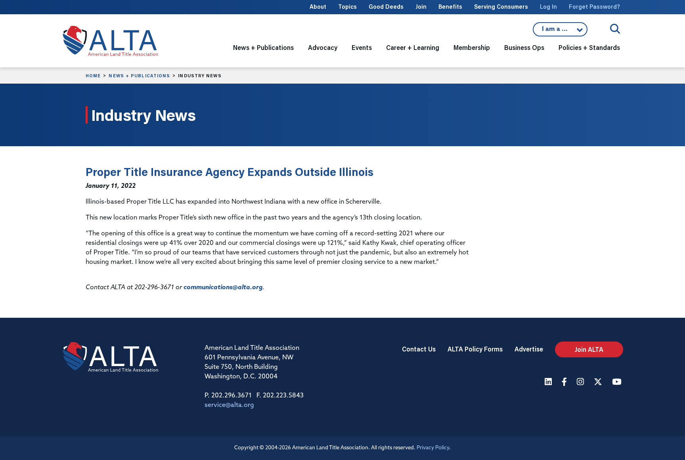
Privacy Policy (433, 447)
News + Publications (139, 75)
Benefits (450, 6)
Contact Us (419, 349)
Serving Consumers (501, 6)
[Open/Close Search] (615, 29)
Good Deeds (386, 6)
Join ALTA (589, 349)
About (318, 6)
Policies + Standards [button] (589, 47)
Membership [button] (471, 47)
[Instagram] (581, 382)
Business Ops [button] (524, 47)
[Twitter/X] (599, 382)
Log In (548, 6)
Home (93, 75)
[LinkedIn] (549, 382)
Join (421, 6)
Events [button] (362, 47)
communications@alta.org (223, 287)
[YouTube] (617, 382)
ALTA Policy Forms (475, 349)
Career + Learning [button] (412, 47)
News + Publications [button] (263, 47)
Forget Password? (594, 6)
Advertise (529, 349)
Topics (347, 6)
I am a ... (560, 31)
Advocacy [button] (322, 47)
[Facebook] (565, 382)
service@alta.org (229, 405)
